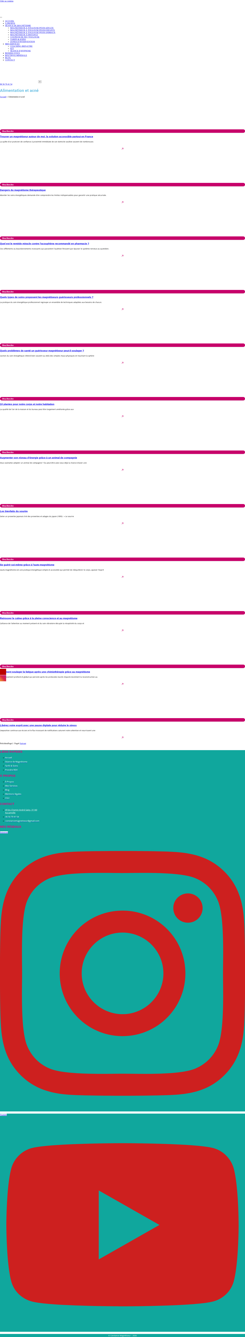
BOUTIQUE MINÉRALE (16, 55)
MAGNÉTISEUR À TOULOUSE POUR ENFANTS (32, 30)
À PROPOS (10, 23)
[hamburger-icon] (1, 17)
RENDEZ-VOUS (12, 53)
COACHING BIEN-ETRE (21, 46)
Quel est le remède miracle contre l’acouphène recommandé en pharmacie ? (44, 243)
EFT (12, 48)
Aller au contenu (6, 1)
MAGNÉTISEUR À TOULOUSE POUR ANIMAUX (32, 32)
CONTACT (10, 60)
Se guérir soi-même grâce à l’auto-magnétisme (27, 564)
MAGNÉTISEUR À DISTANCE (24, 35)
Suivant (23, 743)
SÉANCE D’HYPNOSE (20, 51)
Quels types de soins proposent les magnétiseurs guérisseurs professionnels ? (46, 297)
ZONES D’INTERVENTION (22, 42)
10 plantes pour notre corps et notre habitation (27, 404)
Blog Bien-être (8, 131)
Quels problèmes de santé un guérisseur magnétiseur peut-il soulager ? (42, 350)
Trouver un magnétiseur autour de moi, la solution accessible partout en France (46, 136)
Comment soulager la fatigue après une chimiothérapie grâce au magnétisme (45, 671)
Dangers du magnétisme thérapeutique (23, 190)
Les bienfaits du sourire (14, 511)
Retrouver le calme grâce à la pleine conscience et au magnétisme (38, 618)
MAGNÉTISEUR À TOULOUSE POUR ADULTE (32, 28)
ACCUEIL (9, 21)
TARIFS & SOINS (18, 39)
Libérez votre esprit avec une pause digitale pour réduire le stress (38, 725)
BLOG (8, 58)
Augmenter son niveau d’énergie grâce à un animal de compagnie (38, 457)
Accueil (3, 97)
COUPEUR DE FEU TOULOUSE (24, 37)
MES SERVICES (12, 44)
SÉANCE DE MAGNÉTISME (18, 25)
